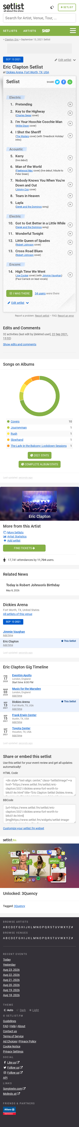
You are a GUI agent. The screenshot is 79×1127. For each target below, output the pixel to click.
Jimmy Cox (22, 189)
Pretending (23, 104)
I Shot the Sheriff (28, 132)
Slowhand (17, 439)
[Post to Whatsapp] (70, 81)
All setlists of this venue (17, 614)
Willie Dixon (22, 125)
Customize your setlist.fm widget (23, 828)
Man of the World (28, 167)
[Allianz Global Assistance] (9, 1110)
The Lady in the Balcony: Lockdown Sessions (39, 445)
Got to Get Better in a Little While (40, 223)
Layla (19, 203)
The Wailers (22, 136)
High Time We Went (30, 271)
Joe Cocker (22, 275)
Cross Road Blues (29, 251)
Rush (14, 433)
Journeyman (19, 427)
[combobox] (39, 18)
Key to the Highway (30, 111)
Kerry (19, 156)
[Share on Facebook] (64, 81)
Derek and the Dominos (29, 206)
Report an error (66, 315)
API (5, 1077)
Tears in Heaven (27, 196)
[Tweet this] (57, 81)
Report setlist (42, 315)
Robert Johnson (25, 244)
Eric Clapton (15, 67)
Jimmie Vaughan (51, 275)
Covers (15, 421)
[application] (39, 866)
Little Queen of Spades (32, 241)
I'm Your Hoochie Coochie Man (38, 122)
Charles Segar (23, 115)
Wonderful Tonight (29, 234)
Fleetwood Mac (24, 170)
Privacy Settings (13, 1051)
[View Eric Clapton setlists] (39, 499)
